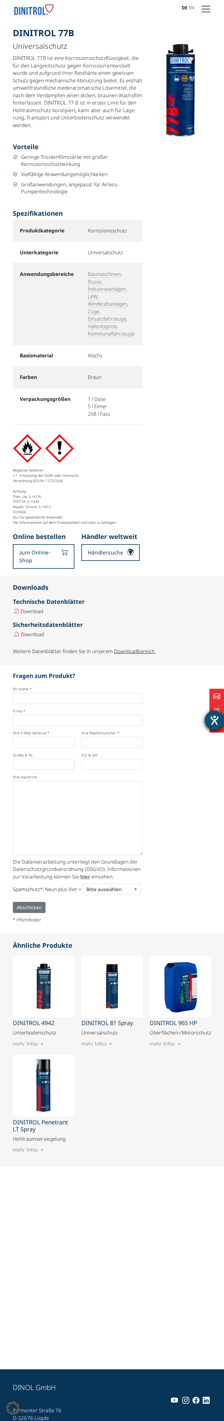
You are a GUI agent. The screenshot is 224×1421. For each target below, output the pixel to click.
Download (31, 611)
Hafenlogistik (102, 326)
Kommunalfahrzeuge (111, 333)
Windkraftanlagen (107, 303)
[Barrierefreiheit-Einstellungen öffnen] (214, 720)
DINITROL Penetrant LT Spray (40, 1125)
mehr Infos (25, 1043)
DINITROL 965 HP (173, 1023)
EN (191, 8)
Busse (94, 281)
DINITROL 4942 (33, 1023)
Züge (93, 311)
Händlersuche (105, 552)
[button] (13, 1408)
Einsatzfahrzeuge (107, 318)
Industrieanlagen (107, 289)
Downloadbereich (134, 651)
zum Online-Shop (34, 556)
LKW (92, 296)
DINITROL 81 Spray (107, 1023)
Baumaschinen (104, 274)
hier (85, 876)
